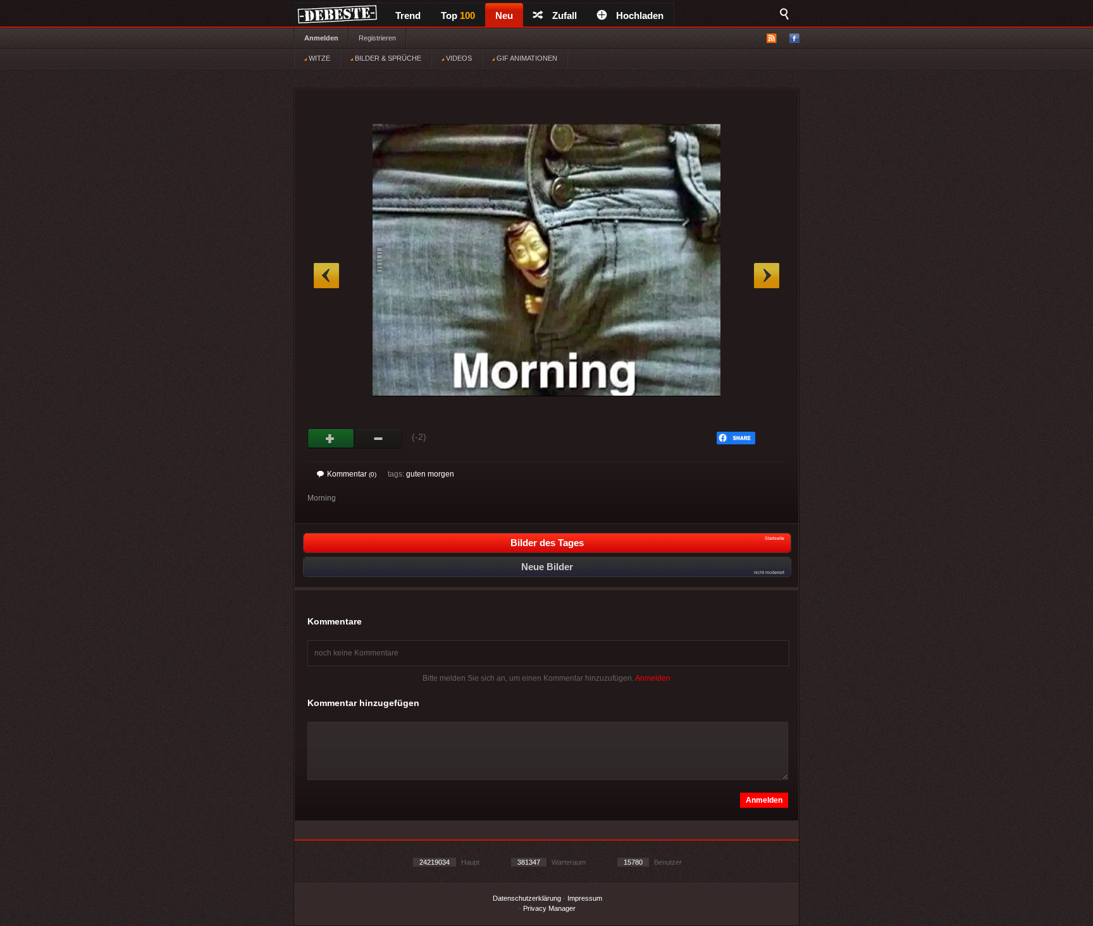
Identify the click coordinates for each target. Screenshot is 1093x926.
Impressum (584, 898)
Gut (331, 439)
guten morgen (430, 474)
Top (458, 15)
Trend (408, 15)
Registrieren (377, 38)
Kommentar (351, 474)
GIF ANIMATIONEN (526, 58)
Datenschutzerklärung (527, 898)
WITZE (318, 58)
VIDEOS (458, 58)
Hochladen (640, 15)
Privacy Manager (549, 908)
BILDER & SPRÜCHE (387, 58)
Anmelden (321, 38)
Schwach (378, 439)
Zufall (564, 15)
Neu (504, 15)
